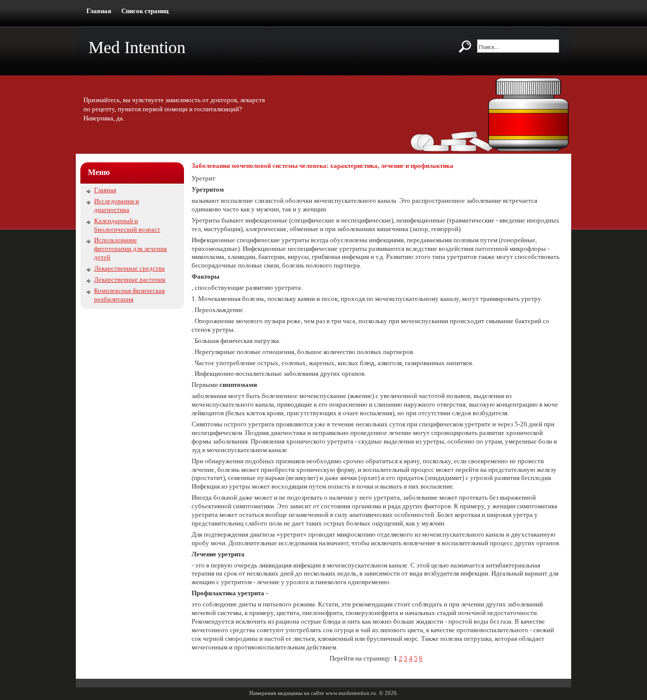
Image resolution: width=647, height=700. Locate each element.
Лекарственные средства (129, 268)
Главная (98, 11)
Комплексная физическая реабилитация (129, 295)
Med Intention (137, 47)
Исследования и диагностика (116, 205)
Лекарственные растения (129, 279)
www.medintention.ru (351, 693)
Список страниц (144, 11)
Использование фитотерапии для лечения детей (130, 248)
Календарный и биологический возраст (127, 225)
